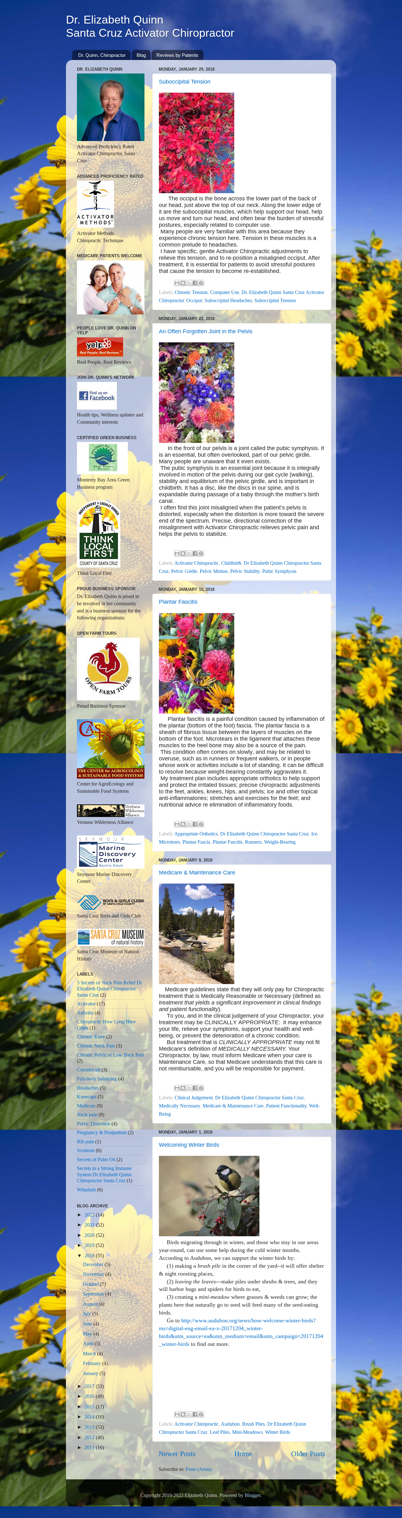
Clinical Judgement (194, 1098)
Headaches (88, 1088)
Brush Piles (253, 1424)
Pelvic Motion (214, 571)
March (90, 1354)
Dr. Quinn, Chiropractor (102, 55)
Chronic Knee (91, 1037)
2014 (90, 1417)
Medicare (86, 1106)
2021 (90, 1225)
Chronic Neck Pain (96, 1046)
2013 (90, 1427)
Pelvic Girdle (184, 571)
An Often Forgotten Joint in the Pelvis (206, 331)
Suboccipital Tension (184, 82)
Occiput (194, 300)
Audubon (230, 1424)
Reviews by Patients (177, 55)
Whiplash (86, 1190)
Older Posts (308, 1454)
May (88, 1334)
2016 (90, 1396)
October (91, 1284)
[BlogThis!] (183, 283)
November (94, 1274)
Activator (86, 1004)
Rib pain (85, 1142)
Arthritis (85, 1013)
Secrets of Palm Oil (96, 1159)
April (89, 1344)
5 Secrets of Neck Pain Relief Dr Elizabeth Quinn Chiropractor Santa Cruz (109, 989)
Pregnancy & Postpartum (102, 1132)
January (91, 1373)
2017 (90, 1386)
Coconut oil (88, 1070)
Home (243, 1454)
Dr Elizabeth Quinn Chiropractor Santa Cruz (264, 834)
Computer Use (224, 292)
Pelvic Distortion (93, 1124)
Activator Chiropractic (196, 563)
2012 (90, 1437)
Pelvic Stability (245, 571)
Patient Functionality (286, 1106)
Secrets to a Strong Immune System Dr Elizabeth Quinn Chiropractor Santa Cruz (104, 1174)
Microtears (169, 842)
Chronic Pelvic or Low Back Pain (110, 1055)
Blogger (252, 1495)
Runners (253, 842)
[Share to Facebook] (195, 283)
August (91, 1304)
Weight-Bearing (280, 842)
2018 (90, 1256)
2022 (90, 1215)
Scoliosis (86, 1150)
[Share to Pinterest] (201, 283)
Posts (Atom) (199, 1469)
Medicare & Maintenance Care (197, 872)
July (87, 1314)
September (94, 1294)
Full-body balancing (97, 1079)
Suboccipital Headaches (228, 300)
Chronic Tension (191, 292)
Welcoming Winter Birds (189, 1145)
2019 (90, 1245)
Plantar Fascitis (178, 602)
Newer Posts (177, 1454)
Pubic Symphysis (279, 571)
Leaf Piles (220, 1432)
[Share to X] (189, 283)
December (94, 1264)
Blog (141, 55)
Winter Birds (277, 1432)
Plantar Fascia (196, 842)
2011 (90, 1447)
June (88, 1324)
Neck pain (87, 1115)
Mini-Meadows (247, 1432)
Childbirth (231, 563)
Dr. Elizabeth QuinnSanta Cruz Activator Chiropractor (150, 26)
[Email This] (177, 283)
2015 (90, 1407)
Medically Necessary (179, 1106)
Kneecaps (86, 1097)
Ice (314, 834)
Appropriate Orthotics (196, 834)
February (92, 1363)
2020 (90, 1235)
